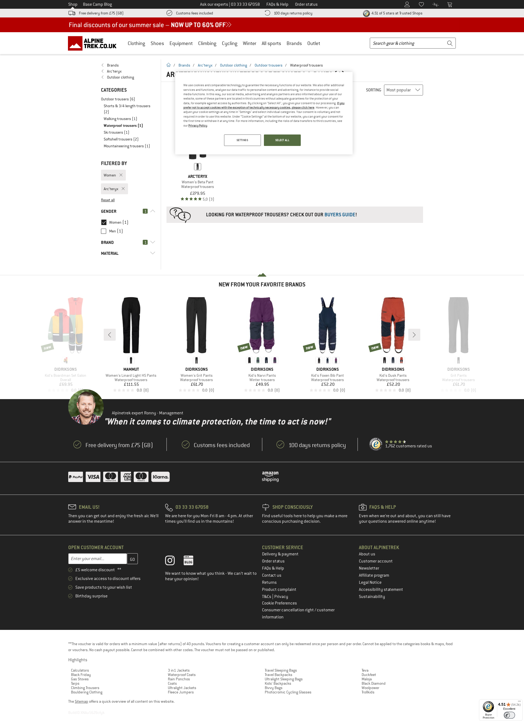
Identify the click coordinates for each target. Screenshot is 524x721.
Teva (365, 670)
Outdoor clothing (233, 65)
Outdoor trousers (268, 65)
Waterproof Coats (182, 674)
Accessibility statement (381, 589)
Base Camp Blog (97, 4)
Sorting (373, 90)
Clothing (136, 43)
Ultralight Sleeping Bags (284, 679)
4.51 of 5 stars (396, 13)
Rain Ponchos (179, 679)
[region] (264, 113)
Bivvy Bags (273, 687)
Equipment (181, 43)
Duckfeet (369, 674)
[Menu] (519, 702)
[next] (414, 335)
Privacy (281, 596)
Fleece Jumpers (181, 692)
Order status (273, 561)
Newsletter (369, 568)
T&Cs (267, 596)
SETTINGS (242, 140)
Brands (294, 43)
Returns (269, 582)
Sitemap (81, 701)
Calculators (80, 670)
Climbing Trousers (85, 687)
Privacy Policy (197, 125)
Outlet (313, 43)
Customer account (376, 561)
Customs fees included (194, 13)
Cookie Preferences (279, 603)
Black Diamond (374, 683)
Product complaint (279, 589)
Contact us (271, 575)
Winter (249, 43)
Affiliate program (374, 575)
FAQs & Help (273, 568)
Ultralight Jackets (182, 687)
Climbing (207, 43)
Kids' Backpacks (278, 683)
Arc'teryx (205, 65)
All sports (271, 43)
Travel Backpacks (278, 674)
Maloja (367, 679)
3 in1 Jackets (179, 670)
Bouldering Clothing (86, 692)
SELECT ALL (282, 140)
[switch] (509, 715)
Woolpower (370, 687)
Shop (73, 4)
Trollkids (368, 692)
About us (367, 554)
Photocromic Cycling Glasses (288, 692)
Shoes (157, 43)
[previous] (110, 335)
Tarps (75, 683)
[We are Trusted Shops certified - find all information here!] (376, 444)
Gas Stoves (80, 679)
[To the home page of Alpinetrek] (95, 43)
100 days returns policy (293, 13)
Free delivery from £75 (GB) (101, 13)
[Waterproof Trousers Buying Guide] (294, 215)
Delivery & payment (280, 554)
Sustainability (372, 596)
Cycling (229, 43)
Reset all (108, 200)
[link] (128, 65)
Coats (172, 683)
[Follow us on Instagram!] (174, 561)
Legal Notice (370, 582)
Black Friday (81, 674)
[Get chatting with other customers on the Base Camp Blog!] (192, 561)
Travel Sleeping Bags (281, 670)
